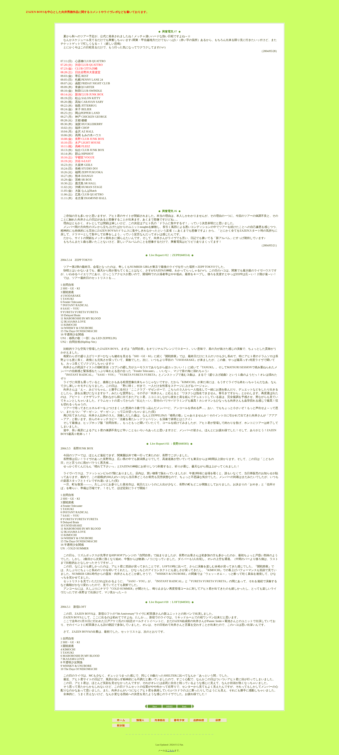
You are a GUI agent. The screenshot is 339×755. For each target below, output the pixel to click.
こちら (170, 750)
